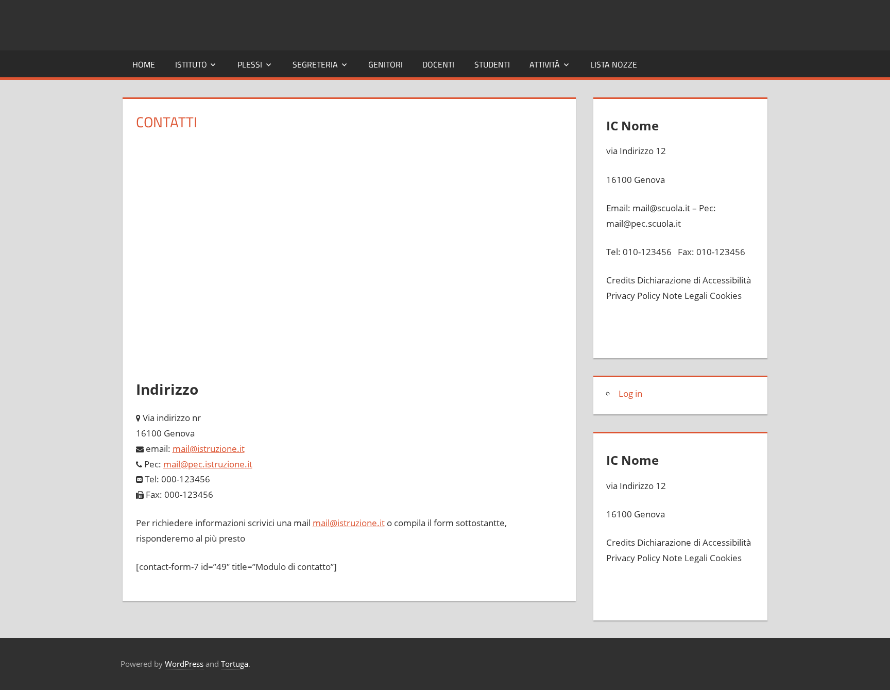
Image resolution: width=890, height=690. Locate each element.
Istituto (191, 64)
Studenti (492, 64)
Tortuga (234, 664)
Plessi (249, 64)
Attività (544, 64)
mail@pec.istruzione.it (207, 464)
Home (143, 64)
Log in (630, 393)
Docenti (438, 64)
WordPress (184, 664)
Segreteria (315, 64)
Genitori (385, 64)
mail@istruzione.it (349, 523)
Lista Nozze (613, 64)
